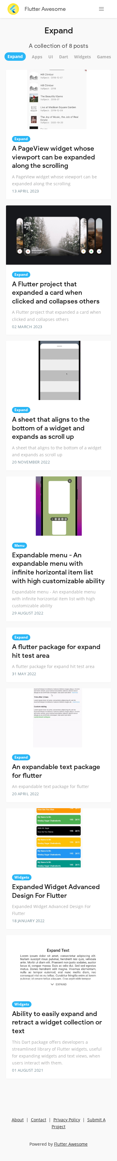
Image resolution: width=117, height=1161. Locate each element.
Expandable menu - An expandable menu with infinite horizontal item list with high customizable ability (58, 568)
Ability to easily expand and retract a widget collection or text (57, 1022)
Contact (38, 1120)
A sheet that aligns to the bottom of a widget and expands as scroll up (51, 428)
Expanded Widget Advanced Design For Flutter (56, 891)
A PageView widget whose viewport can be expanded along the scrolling (53, 157)
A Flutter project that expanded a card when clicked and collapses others (56, 292)
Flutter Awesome (45, 9)
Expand (21, 138)
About (18, 1120)
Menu (19, 545)
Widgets (21, 877)
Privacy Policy (66, 1120)
